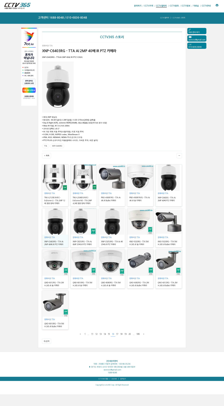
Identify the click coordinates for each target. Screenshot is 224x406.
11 (92, 334)
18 (121, 334)
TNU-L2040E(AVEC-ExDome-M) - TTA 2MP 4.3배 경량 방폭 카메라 (82, 200)
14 (105, 334)
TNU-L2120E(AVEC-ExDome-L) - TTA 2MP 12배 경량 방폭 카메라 (54, 200)
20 (130, 334)
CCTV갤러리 (164, 18)
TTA (45, 146)
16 (113, 334)
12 (96, 334)
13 (101, 334)
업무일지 (123, 379)
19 (125, 334)
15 (109, 334)
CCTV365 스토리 (179, 18)
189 (137, 334)
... (88, 334)
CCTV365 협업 (103, 379)
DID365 (114, 379)
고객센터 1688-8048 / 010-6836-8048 (62, 17)
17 (117, 334)
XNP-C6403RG (57, 146)
